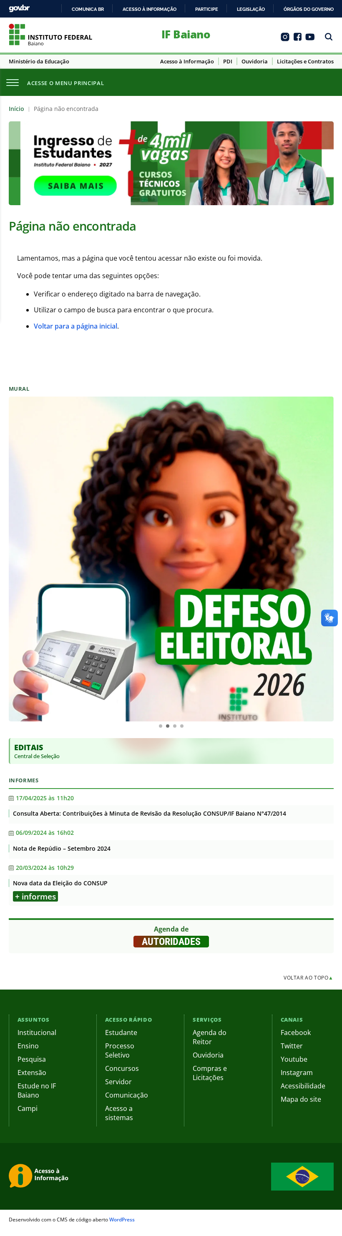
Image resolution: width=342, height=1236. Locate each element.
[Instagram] (285, 39)
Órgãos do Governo (309, 9)
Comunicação (126, 1095)
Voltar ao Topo (309, 977)
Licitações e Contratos (305, 61)
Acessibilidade (303, 1085)
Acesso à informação (149, 9)
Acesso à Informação (187, 61)
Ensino (28, 1045)
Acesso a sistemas (119, 1113)
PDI (227, 61)
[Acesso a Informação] (40, 1176)
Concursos (122, 1068)
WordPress (122, 1219)
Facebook (296, 1032)
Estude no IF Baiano (37, 1090)
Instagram (297, 1072)
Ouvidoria (254, 61)
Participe (206, 9)
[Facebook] (297, 39)
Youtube (294, 1059)
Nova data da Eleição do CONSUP (60, 883)
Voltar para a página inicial (75, 326)
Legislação (251, 9)
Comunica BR (88, 9)
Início (16, 109)
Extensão (32, 1072)
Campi (28, 1108)
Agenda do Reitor (209, 1037)
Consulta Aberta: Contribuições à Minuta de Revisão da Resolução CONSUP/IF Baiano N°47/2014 (149, 813)
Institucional (37, 1032)
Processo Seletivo (119, 1050)
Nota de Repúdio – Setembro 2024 (62, 848)
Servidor (118, 1081)
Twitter (292, 1045)
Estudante (121, 1032)
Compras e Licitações (210, 1073)
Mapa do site (301, 1099)
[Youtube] (310, 39)
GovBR (19, 9)
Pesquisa (32, 1059)
